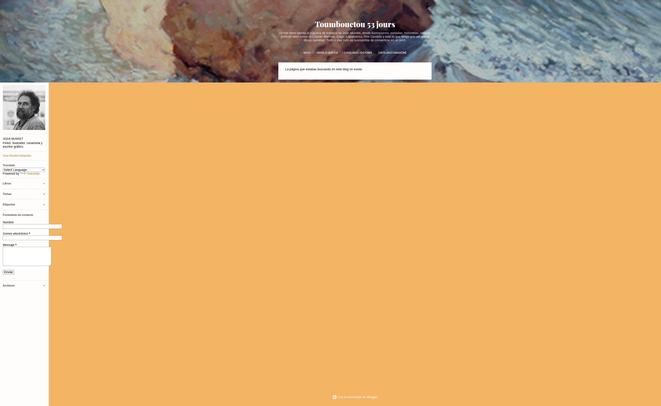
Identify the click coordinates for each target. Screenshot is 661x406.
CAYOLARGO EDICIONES (358, 52)
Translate (33, 173)
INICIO (307, 52)
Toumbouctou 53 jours (355, 24)
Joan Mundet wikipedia (17, 155)
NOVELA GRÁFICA (327, 52)
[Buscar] (429, 9)
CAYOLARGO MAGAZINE (392, 52)
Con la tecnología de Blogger (357, 397)
